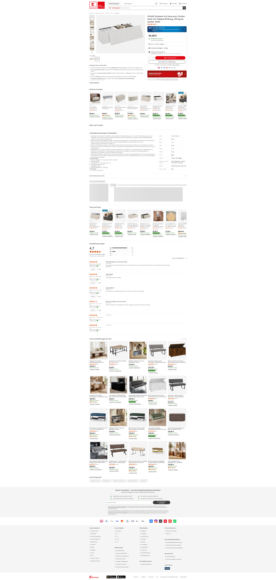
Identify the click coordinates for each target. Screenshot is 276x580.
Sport (92, 552)
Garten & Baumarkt (96, 536)
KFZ (92, 555)
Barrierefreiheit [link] (183, 577)
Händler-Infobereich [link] (146, 564)
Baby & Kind (94, 542)
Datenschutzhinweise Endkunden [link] (175, 548)
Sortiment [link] (143, 539)
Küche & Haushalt (95, 539)
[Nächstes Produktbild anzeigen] (92, 52)
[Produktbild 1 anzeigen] (92, 17)
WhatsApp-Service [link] (145, 555)
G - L (117, 536)
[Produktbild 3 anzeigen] (92, 28)
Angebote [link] (143, 531)
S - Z (117, 542)
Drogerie (93, 550)
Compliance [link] (143, 577)
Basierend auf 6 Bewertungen (97, 254)
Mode (92, 547)
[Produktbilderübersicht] (92, 34)
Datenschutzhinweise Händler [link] (174, 545)
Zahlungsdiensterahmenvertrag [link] (174, 542)
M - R (117, 539)
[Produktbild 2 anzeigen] (92, 22)
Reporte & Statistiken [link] (172, 531)
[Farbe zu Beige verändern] (91, 59)
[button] (121, 248)
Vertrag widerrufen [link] (121, 558)
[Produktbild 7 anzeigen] (92, 48)
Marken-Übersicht (95, 561)
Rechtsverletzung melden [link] (122, 567)
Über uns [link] (169, 533)
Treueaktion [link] (144, 544)
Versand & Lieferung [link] (121, 564)
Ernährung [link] (144, 550)
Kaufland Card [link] (144, 536)
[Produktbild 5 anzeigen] (92, 38)
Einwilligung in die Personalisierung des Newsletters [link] (117, 511)
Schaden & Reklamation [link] (122, 561)
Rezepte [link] (143, 542)
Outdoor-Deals (94, 531)
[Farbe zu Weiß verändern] (97, 59)
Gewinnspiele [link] (144, 547)
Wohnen (93, 544)
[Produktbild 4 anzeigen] (92, 33)
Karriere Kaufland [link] (171, 556)
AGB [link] (157, 577)
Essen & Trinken (95, 558)
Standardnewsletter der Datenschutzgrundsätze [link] (117, 507)
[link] (128, 4)
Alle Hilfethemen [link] (120, 550)
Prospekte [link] (143, 533)
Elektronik (93, 533)
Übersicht (118, 531)
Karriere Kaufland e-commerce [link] (174, 559)
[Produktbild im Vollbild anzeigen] (120, 34)
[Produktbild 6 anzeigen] (92, 43)
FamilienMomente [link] (145, 552)
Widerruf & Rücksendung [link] (122, 556)
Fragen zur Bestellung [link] (121, 553)
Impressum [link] (136, 577)
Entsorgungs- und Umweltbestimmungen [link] (169, 577)
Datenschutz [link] (151, 577)
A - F (117, 533)
